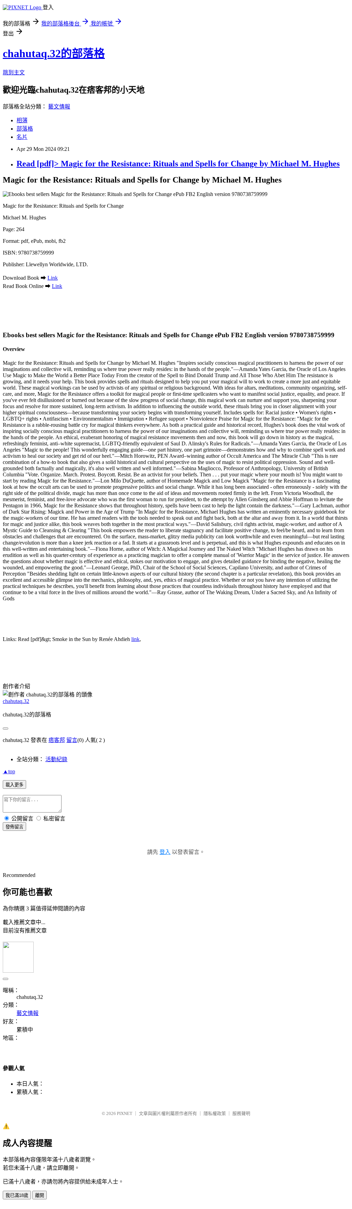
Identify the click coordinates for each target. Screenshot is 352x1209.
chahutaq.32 (16, 701)
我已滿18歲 (17, 1195)
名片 (22, 137)
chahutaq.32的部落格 (54, 53)
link (135, 639)
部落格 (24, 129)
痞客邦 (56, 740)
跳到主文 (14, 72)
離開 (39, 1195)
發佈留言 (14, 826)
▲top (9, 771)
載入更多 (14, 784)
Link (52, 278)
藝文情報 (59, 107)
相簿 (22, 120)
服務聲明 (241, 1113)
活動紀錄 (56, 759)
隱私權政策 (215, 1113)
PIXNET (124, 1113)
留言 (71, 740)
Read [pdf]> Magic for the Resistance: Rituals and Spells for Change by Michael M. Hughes (178, 163)
